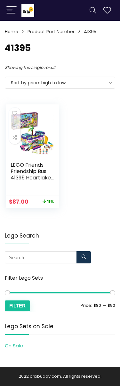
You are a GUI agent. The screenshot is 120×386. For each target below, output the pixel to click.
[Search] (92, 10)
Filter (17, 305)
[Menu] (11, 10)
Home (11, 31)
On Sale (14, 345)
